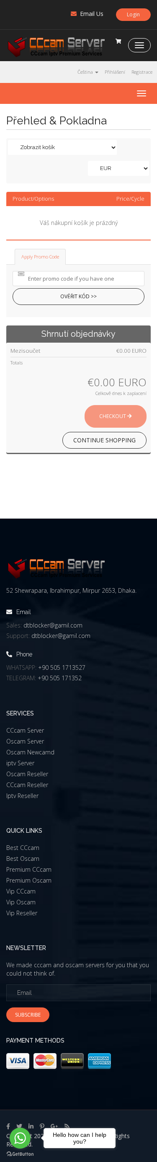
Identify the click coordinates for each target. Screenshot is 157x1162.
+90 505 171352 (60, 678)
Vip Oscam (21, 902)
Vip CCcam (21, 891)
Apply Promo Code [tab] (40, 256)
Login (133, 14)
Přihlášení (115, 72)
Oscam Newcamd (30, 752)
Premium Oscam (28, 880)
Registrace (141, 72)
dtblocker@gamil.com (52, 625)
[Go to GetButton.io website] (20, 1154)
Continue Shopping (104, 440)
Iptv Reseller (22, 796)
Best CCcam (22, 848)
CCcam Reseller (27, 785)
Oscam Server (25, 741)
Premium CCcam (28, 869)
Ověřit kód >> (78, 296)
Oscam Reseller (27, 774)
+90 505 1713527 (61, 667)
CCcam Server (25, 730)
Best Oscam (22, 858)
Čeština (85, 72)
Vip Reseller (21, 913)
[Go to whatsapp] (20, 1138)
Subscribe (28, 1014)
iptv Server (20, 763)
